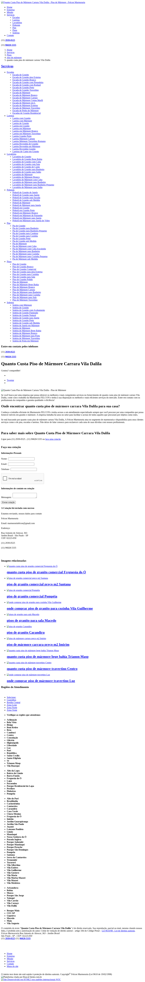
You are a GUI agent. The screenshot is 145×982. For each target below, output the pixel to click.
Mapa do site (12, 966)
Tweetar (10, 380)
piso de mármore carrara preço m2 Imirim (38, 644)
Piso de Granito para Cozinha (25, 274)
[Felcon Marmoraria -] (43, 2)
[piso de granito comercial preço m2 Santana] (27, 578)
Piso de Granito (19, 264)
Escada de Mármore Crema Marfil (27, 100)
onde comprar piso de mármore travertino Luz (41, 681)
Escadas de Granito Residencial (26, 113)
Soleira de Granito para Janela (25, 318)
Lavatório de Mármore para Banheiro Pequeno (33, 185)
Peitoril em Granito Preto (23, 210)
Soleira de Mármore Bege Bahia (26, 330)
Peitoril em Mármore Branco (25, 213)
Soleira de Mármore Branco (24, 333)
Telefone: (6, 469)
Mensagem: (7, 497)
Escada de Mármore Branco (24, 95)
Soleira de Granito (20, 307)
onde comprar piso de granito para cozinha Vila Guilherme (50, 608)
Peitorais (16, 25)
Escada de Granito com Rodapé (26, 85)
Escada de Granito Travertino (25, 90)
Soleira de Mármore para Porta (26, 336)
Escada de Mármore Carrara (25, 98)
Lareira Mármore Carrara (23, 138)
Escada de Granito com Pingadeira (27, 82)
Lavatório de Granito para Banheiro (28, 169)
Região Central (13, 702)
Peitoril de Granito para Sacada (26, 197)
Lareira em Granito (20, 126)
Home (9, 7)
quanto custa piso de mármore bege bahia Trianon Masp (48, 656)
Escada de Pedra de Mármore (25, 110)
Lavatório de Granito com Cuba (26, 162)
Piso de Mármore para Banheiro (26, 292)
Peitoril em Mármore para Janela (26, 218)
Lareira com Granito (21, 118)
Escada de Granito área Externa (26, 77)
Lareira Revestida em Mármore (26, 146)
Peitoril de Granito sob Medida (26, 200)
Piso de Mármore (20, 282)
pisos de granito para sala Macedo (31, 620)
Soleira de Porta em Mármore (25, 341)
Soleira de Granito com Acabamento (28, 310)
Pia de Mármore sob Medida (25, 259)
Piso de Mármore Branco (23, 287)
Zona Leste (12, 705)
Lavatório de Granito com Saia (26, 164)
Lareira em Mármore (21, 128)
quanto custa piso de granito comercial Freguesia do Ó (46, 572)
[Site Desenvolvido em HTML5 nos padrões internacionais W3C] (31, 979)
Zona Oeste (12, 710)
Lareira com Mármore (22, 121)
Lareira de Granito (20, 123)
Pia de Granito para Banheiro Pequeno (29, 231)
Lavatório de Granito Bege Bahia (27, 159)
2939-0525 (10, 40)
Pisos (14, 30)
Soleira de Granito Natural (24, 315)
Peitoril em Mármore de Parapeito (27, 215)
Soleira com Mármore (22, 305)
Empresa (11, 10)
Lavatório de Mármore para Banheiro (29, 182)
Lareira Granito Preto (21, 136)
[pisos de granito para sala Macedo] (23, 614)
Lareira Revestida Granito (24, 149)
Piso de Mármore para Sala (24, 297)
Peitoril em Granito (20, 208)
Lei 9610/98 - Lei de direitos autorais (118, 931)
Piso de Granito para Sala (23, 277)
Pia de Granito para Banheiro (25, 228)
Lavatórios (17, 22)
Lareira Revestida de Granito (25, 144)
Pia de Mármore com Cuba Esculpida (29, 249)
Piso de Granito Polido (22, 279)
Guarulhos (11, 700)
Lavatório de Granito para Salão (26, 172)
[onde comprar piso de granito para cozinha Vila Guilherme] (34, 602)
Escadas (16, 17)
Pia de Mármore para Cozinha (25, 254)
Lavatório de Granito (21, 156)
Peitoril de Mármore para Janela (26, 205)
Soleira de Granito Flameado (25, 313)
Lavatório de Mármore (22, 174)
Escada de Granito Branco (24, 80)
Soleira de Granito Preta (23, 320)
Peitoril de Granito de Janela (25, 192)
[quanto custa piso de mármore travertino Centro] (29, 662)
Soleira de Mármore (21, 328)
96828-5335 (10, 45)
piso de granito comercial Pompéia (32, 596)
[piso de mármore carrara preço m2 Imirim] (26, 638)
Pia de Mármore (19, 243)
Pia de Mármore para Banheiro (26, 251)
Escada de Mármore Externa (25, 105)
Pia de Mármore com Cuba (24, 246)
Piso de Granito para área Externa (27, 272)
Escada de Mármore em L (24, 103)
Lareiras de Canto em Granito (25, 151)
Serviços (10, 15)
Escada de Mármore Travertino (26, 108)
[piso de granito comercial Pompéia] (23, 590)
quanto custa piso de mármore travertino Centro (42, 668)
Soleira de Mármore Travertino (26, 338)
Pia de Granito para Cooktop (25, 233)
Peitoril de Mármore (21, 202)
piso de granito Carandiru (26, 632)
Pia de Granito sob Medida (24, 241)
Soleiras (16, 33)
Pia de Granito (18, 225)
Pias (14, 27)
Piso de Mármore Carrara (23, 289)
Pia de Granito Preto (21, 238)
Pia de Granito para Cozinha (25, 236)
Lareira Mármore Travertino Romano (29, 141)
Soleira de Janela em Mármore (26, 325)
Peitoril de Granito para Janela (25, 195)
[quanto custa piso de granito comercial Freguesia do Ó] (32, 566)
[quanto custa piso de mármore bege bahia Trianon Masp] (33, 650)
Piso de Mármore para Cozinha (26, 295)
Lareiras (16, 20)
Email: (4, 464)
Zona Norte (12, 707)
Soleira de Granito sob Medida (26, 323)
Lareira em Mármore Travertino (26, 133)
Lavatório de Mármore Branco (26, 177)
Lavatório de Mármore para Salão (27, 187)
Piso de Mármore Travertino (25, 300)
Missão (10, 12)
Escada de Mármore (21, 92)
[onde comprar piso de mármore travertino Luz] (28, 674)
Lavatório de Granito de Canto (26, 167)
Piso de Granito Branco (22, 266)
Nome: (4, 459)
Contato (10, 35)
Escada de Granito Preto (23, 87)
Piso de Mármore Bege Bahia (25, 284)
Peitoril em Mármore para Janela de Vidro (31, 220)
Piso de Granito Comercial (24, 269)
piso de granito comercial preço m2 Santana (39, 584)
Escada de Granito (20, 75)
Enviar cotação (8, 502)
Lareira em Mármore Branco (25, 131)
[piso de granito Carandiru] (19, 626)
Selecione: (11, 697)
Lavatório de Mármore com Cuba (27, 179)
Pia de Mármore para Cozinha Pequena (29, 256)
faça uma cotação (53, 439)
